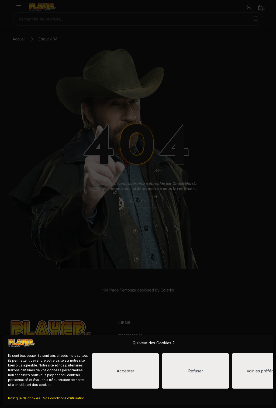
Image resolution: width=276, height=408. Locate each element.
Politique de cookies (24, 398)
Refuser (195, 370)
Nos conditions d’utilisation (64, 398)
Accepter (125, 370)
